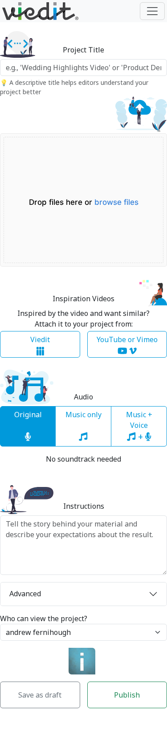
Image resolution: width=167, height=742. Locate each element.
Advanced (25, 593)
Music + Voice (139, 426)
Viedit (40, 339)
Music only (83, 414)
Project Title (83, 50)
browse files (116, 202)
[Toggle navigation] (152, 11)
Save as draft (39, 695)
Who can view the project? (43, 618)
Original (28, 414)
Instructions (83, 506)
